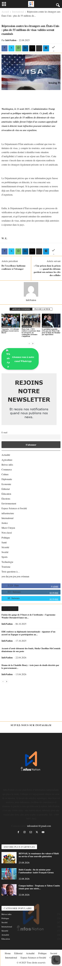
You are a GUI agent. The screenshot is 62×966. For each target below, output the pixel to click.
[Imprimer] (39, 48)
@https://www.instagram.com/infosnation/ (31, 729)
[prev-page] (29, 343)
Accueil (5, 11)
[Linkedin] (25, 48)
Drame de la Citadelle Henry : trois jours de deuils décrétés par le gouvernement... (30, 667)
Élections (6, 498)
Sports (5, 556)
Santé (4, 542)
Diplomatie (7, 479)
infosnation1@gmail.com (39, 825)
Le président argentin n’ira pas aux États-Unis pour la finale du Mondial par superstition (51, 332)
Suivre (54, 593)
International (18, 11)
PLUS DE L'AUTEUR (42, 309)
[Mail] (31, 832)
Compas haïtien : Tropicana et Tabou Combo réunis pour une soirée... (39, 887)
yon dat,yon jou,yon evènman (15, 576)
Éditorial (6, 488)
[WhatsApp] (18, 48)
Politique (6, 537)
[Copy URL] (53, 48)
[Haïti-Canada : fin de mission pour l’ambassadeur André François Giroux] (9, 873)
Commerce (7, 469)
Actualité (6, 454)
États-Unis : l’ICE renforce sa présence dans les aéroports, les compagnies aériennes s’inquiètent (31, 333)
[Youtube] (43, 832)
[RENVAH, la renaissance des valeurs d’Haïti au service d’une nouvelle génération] (9, 857)
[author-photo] (31, 289)
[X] (11, 48)
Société (5, 552)
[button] (55, 959)
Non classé (7, 532)
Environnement (9, 503)
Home (8, 953)
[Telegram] (46, 48)
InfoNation (10, 40)
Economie (6, 484)
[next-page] (32, 343)
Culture (5, 474)
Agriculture (7, 459)
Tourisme (6, 566)
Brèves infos (7, 464)
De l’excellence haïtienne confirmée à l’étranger (14, 267)
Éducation (6, 493)
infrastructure (8, 513)
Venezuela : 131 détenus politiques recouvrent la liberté (10, 331)
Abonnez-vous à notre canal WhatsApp (23, 359)
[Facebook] (5, 48)
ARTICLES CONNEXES (21, 309)
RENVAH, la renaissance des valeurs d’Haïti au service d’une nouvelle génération (39, 855)
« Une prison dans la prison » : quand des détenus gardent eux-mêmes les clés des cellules (47, 270)
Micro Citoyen (8, 527)
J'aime (54, 586)
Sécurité (5, 547)
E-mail (4, 432)
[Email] (32, 48)
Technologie (7, 561)
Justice (5, 522)
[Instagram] (25, 832)
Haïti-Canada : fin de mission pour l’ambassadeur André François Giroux (36, 871)
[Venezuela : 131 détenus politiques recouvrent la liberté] (11, 321)
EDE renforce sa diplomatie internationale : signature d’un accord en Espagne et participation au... (28, 633)
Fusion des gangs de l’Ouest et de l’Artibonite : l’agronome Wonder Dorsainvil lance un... (28, 616)
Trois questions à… (11, 571)
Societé (53, 953)
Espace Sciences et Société (14, 508)
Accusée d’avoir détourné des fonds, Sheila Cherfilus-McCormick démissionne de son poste (31, 650)
